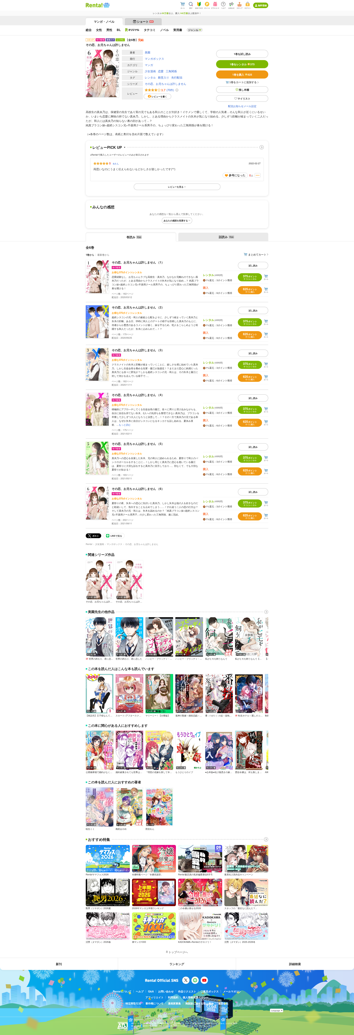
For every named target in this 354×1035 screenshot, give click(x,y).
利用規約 (173, 997)
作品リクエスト (187, 991)
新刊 (59, 964)
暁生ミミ (90, 828)
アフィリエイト (154, 997)
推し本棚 (244, 89)
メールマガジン (232, 991)
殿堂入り (163, 77)
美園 (147, 52)
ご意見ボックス (210, 991)
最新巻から (103, 254)
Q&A (151, 991)
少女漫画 (150, 71)
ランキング (176, 964)
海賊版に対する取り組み (199, 1003)
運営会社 (223, 1003)
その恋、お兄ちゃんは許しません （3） (138, 350)
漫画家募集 (174, 1003)
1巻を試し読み (242, 54)
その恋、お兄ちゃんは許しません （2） (138, 307)
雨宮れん (149, 828)
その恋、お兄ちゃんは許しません (165, 84)
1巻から (90, 254)
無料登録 (262, 5)
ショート (145, 21)
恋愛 (161, 71)
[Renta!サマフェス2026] (106, 5)
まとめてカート (257, 254)
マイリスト (243, 98)
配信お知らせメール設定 (242, 106)
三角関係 (171, 71)
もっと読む (125, 424)
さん (116, 163)
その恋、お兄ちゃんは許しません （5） (138, 444)
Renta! (89, 544)
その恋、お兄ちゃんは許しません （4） (138, 395)
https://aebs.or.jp (137, 1028)
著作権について (154, 1003)
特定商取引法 (133, 1003)
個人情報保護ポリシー (196, 997)
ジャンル (193, 30)
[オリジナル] (132, 30)
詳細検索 (295, 964)
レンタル (150, 77)
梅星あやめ (121, 828)
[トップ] (94, 5)
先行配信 (176, 77)
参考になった (237, 175)
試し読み (253, 265)
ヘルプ (140, 991)
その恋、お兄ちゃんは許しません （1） (138, 262)
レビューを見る (175, 186)
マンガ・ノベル (104, 21)
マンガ (149, 65)
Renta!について (122, 991)
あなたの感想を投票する (176, 220)
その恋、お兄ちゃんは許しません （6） (138, 489)
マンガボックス (154, 58)
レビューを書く (159, 96)
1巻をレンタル (242, 64)
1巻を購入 (242, 74)
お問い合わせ (166, 991)
